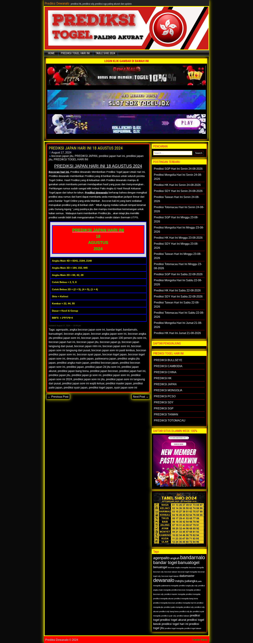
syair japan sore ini (125, 387)
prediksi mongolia (193, 594)
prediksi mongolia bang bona (186, 598)
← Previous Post (58, 396)
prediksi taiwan (183, 616)
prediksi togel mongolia (174, 628)
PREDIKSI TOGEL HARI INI (75, 53)
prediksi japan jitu (59, 375)
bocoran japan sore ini (116, 346)
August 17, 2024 (61, 152)
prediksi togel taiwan (192, 628)
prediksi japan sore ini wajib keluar (83, 383)
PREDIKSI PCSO (165, 396)
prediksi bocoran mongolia (182, 590)
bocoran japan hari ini (62, 342)
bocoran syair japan (89, 354)
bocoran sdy (158, 572)
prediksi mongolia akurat (163, 598)
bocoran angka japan (77, 333)
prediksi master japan (119, 383)
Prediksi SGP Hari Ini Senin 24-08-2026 (178, 168)
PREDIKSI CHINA (165, 372)
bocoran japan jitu (62, 155)
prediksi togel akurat (173, 619)
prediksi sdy (189, 607)
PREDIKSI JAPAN (86, 155)
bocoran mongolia (196, 567)
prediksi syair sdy (168, 616)
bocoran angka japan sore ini (108, 333)
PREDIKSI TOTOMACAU (169, 420)
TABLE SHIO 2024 (105, 53)
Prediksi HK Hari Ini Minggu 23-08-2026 (178, 237)
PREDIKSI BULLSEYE (168, 360)
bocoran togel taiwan (170, 576)
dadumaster (186, 575)
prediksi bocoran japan (104, 362)
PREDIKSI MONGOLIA (168, 390)
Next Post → (140, 396)
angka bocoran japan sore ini (87, 329)
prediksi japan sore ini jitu (89, 379)
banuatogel (55, 333)
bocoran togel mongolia (187, 572)
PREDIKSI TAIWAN (166, 414)
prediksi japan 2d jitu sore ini (102, 366)
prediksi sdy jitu (185, 611)
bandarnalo (130, 329)
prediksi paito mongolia (173, 607)
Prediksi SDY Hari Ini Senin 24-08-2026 (178, 191)
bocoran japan (90, 337)
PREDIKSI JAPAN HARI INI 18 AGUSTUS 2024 (86, 148)
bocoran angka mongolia (178, 567)
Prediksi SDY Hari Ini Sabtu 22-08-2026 (178, 296)
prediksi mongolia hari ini (186, 603)
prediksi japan (75, 366)
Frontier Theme (199, 639)
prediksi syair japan (75, 387)
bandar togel (114, 329)
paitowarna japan (105, 358)
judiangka (191, 581)
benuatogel (160, 567)
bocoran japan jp (110, 342)
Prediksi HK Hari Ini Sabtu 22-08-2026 (177, 290)
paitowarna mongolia (169, 586)
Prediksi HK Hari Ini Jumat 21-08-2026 (177, 333)
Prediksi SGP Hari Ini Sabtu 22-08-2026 (178, 274)
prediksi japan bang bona (73, 371)
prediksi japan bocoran (104, 371)
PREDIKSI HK (163, 378)
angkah (175, 558)
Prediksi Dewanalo (57, 3)
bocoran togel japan (114, 354)
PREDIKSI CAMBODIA (168, 366)
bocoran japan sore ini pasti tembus (113, 350)
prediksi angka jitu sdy (188, 586)
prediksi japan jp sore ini (86, 375)
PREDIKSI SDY (163, 402)
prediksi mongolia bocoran (164, 603)
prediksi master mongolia (174, 594)
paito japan (87, 358)
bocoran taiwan (170, 572)
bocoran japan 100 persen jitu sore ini (123, 337)
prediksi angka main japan (73, 362)
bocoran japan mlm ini (87, 346)
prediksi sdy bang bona (169, 611)
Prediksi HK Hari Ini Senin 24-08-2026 (177, 184)
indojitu (179, 581)
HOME (51, 53)
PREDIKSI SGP (163, 408)
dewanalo (73, 358)
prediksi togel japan (101, 387)
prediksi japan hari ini (112, 155)
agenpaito (62, 329)
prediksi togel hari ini (175, 624)
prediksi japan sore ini (116, 375)
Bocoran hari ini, (59, 171)
